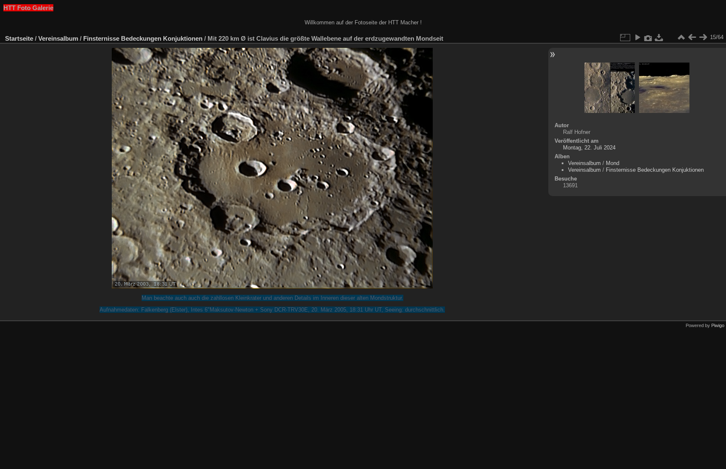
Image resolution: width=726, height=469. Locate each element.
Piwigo (717, 325)
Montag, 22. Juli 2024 (589, 147)
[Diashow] (637, 37)
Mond (612, 163)
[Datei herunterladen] (659, 37)
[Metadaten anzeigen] (648, 37)
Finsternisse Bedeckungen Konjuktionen (143, 38)
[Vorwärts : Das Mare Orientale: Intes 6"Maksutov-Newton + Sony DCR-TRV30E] (702, 37)
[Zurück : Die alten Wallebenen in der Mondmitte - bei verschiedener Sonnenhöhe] (692, 37)
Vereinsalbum (58, 38)
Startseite (19, 38)
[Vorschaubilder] (681, 37)
